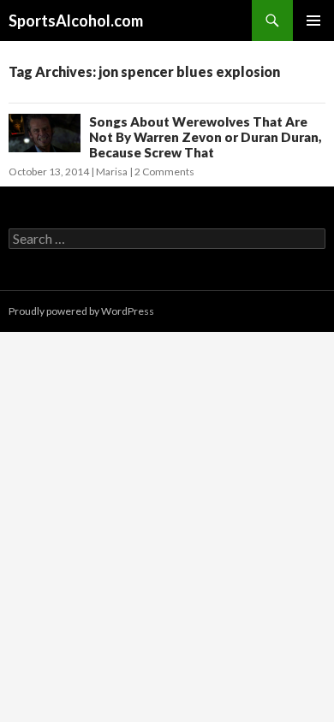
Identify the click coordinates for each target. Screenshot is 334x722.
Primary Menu (313, 20)
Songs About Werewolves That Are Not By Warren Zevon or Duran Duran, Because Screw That (205, 137)
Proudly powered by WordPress (81, 311)
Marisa (112, 171)
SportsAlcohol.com (76, 20)
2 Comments (164, 171)
